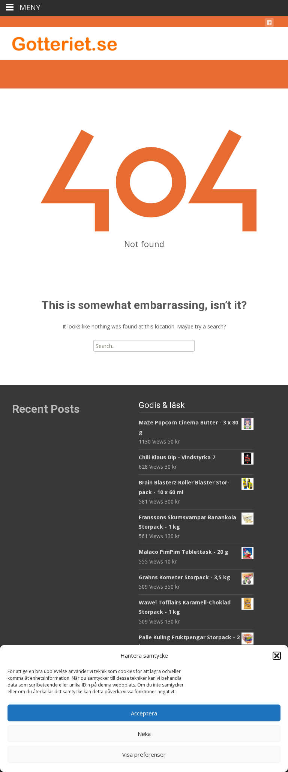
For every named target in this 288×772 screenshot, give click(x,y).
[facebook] (269, 23)
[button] (276, 656)
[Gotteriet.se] (58, 42)
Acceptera (144, 713)
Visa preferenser (144, 754)
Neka (144, 734)
